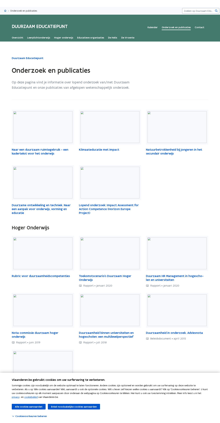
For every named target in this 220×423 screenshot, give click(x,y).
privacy (15, 397)
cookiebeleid (31, 397)
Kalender (153, 27)
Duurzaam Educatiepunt (27, 58)
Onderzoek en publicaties (176, 27)
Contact (199, 27)
